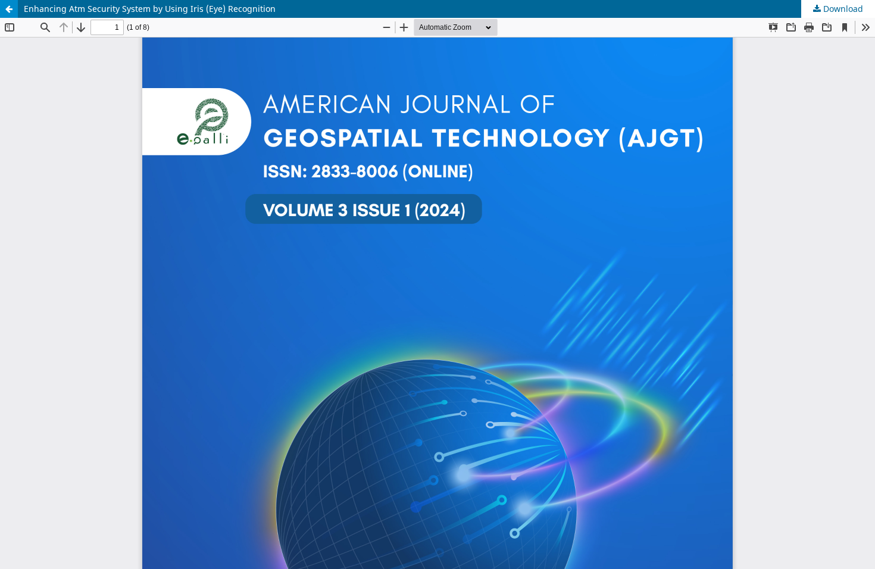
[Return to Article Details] (9, 9)
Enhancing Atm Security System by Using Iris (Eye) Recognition (150, 8)
